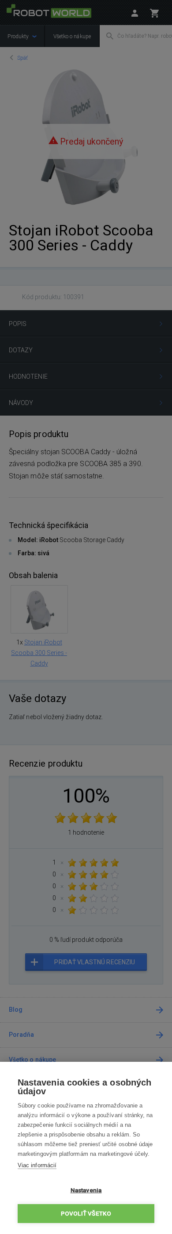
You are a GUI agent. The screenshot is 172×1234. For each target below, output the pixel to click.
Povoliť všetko (86, 1213)
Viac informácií (37, 1165)
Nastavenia (86, 1190)
